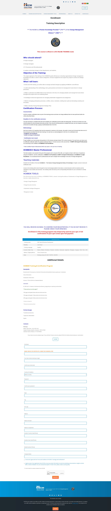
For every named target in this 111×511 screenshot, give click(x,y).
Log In (84, 7)
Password (26, 379)
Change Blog (85, 13)
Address (26, 413)
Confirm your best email (29, 365)
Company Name (27, 454)
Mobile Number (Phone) (29, 447)
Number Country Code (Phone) (31, 433)
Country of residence (28, 372)
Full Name (26, 344)
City (25, 400)
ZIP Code (26, 406)
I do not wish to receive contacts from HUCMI (35, 468)
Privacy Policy (75, 503)
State (25, 393)
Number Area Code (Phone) (30, 440)
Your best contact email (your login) (32, 358)
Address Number (28, 420)
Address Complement (29, 427)
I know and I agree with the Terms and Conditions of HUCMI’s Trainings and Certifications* (45, 459)
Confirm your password (29, 386)
